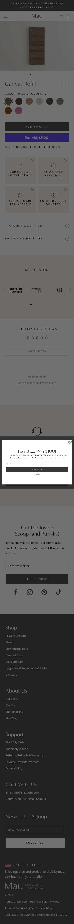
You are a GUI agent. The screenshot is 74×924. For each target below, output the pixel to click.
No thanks (37, 474)
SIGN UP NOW (37, 469)
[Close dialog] (69, 441)
